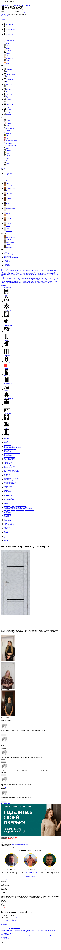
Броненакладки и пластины (52, 278)
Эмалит (5, 442)
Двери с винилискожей (39, 270)
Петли (30, 278)
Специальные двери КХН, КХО (12, 471)
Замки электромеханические (47, 281)
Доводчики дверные (24, 282)
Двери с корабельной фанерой (40, 272)
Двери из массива (20, 270)
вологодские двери (15, 12)
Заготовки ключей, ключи (12, 279)
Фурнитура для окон (46, 282)
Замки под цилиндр (9, 504)
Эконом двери (4, 270)
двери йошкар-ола (25, 12)
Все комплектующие (6, 803)
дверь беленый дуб (5, 12)
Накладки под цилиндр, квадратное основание (15, 507)
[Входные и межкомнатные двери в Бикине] (12, 10)
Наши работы (7, 527)
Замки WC (6, 502)
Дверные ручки (7, 515)
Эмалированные (8, 439)
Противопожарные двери (28, 274)
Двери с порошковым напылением (16, 273)
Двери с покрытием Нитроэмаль (12, 461)
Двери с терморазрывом (31, 273)
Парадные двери (17, 274)
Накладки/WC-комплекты (38, 279)
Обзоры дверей (7, 520)
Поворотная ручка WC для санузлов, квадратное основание (19, 510)
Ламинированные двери (7, 274)
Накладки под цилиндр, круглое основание (15, 506)
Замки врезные (26, 281)
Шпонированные (8, 441)
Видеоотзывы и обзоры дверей (8, 931)
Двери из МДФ (29, 270)
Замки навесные (8, 495)
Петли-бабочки (7, 514)
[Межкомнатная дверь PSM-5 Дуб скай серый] (15, 614)
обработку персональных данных (19, 844)
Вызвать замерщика (31, 876)
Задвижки (3, 279)
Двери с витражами (9, 467)
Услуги (35, 935)
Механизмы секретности (25, 279)
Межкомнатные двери (6, 168)
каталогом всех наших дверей (30, 872)
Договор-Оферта (5, 924)
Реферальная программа (7, 5)
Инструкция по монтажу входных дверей (7, 934)
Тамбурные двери (39, 274)
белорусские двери (35, 12)
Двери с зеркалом (11, 272)
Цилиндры (6, 511)
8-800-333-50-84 (5, 14)
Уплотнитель (14, 281)
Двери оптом (7, 522)
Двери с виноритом (51, 270)
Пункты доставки (24, 935)
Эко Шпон (6, 438)
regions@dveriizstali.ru (14, 928)
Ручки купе (6, 516)
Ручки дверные (24, 278)
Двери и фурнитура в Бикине (23, 917)
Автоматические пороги (38, 278)
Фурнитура (3, 277)
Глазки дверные (8, 486)
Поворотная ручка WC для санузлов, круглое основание (18, 508)
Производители (51, 930)
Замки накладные (35, 281)
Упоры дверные (50, 279)
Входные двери (4, 19)
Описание (6, 879)
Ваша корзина (4, 15)
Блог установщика (21, 931)
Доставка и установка (24, 5)
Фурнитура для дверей (34, 930)
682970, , (10, 920)
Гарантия (6, 530)
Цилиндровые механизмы (12, 282)
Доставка (6, 531)
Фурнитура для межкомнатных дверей (10, 278)
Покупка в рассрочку (9, 524)
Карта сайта (4, 937)
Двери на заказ (4, 269)
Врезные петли (7, 512)
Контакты (3, 285)
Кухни (2, 283)
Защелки (20, 281)
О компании (7, 528)
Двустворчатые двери (54, 273)
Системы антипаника (35, 282)
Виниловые (7, 443)
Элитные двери (12, 270)
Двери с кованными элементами (24, 272)
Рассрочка (15, 5)
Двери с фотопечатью (43, 273)
